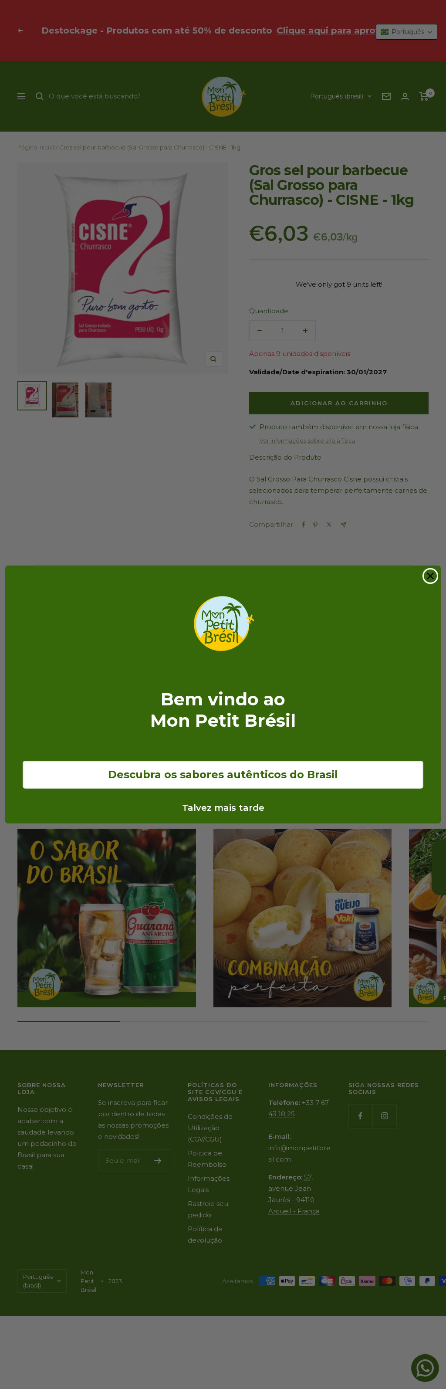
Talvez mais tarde (223, 808)
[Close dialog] (430, 576)
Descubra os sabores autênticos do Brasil (223, 774)
